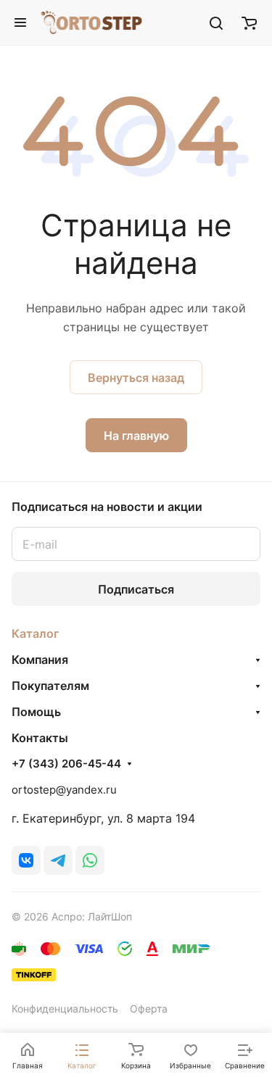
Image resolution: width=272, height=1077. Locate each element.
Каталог (35, 633)
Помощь (36, 711)
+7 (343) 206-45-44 (66, 763)
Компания (40, 659)
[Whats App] (89, 860)
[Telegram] (58, 860)
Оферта (149, 1008)
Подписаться (136, 589)
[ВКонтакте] (26, 860)
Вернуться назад (136, 377)
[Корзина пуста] (249, 22)
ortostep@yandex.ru (64, 790)
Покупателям (50, 685)
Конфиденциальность (65, 1008)
